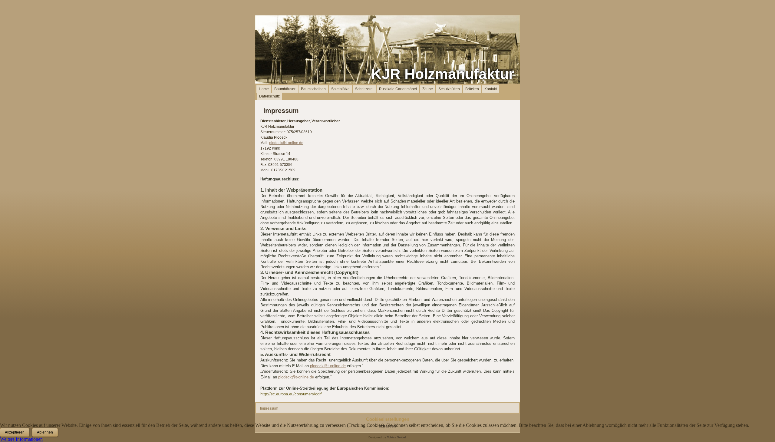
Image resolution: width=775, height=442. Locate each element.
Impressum (269, 408)
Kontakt (490, 89)
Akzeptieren (15, 432)
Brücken (472, 89)
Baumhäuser (284, 89)
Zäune (427, 89)
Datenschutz (269, 96)
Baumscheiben (313, 89)
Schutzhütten (449, 89)
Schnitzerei (364, 89)
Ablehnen (45, 432)
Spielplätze (340, 89)
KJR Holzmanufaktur (442, 74)
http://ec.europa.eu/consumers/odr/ (291, 394)
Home (264, 89)
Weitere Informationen (21, 439)
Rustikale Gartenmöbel (398, 89)
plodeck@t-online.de (286, 143)
